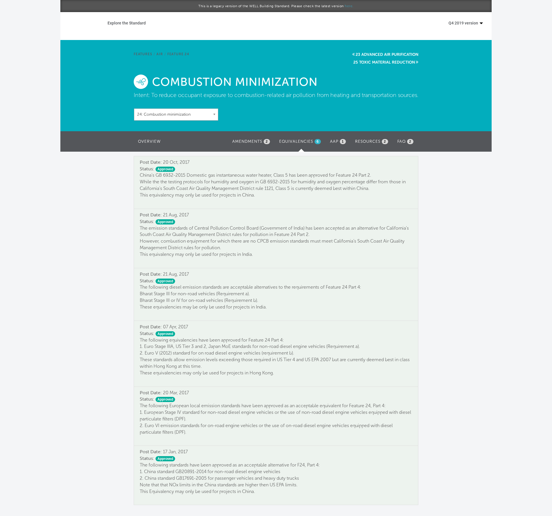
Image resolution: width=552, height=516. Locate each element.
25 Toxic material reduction (384, 62)
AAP (337, 141)
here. (349, 6)
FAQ (404, 141)
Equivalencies (301, 143)
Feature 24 (178, 54)
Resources (370, 141)
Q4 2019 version (463, 23)
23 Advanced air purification (387, 54)
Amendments (250, 141)
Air (159, 54)
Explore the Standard (127, 23)
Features (143, 54)
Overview (149, 141)
